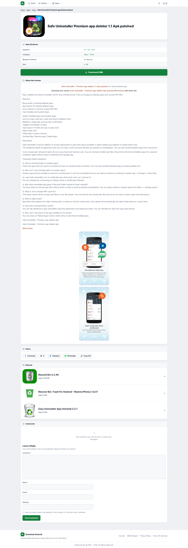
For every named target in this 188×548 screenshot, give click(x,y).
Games (44, 3)
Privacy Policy (145, 536)
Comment (27, 453)
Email (25, 492)
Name (25, 482)
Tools (34, 10)
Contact (122, 536)
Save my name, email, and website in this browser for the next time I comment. (55, 512)
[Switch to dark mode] (165, 3)
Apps (57, 3)
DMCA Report (132, 536)
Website (26, 502)
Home (33, 3)
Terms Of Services (160, 536)
